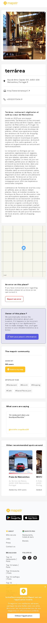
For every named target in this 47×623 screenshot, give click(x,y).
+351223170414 (14, 99)
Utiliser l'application (23, 616)
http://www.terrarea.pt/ (18, 91)
